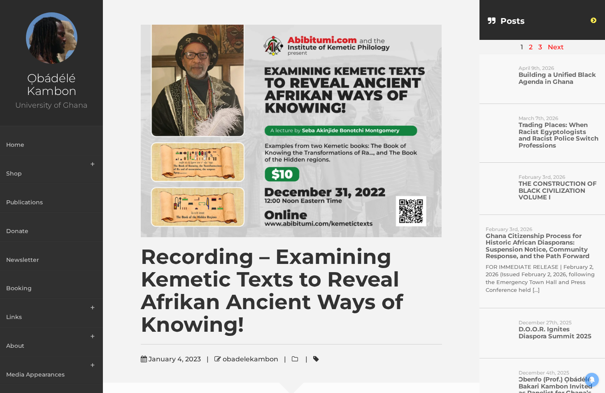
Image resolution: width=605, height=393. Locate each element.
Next (556, 47)
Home (15, 144)
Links (14, 317)
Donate (17, 231)
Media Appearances (35, 374)
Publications (24, 202)
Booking (19, 288)
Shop (14, 173)
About (15, 345)
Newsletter (22, 260)
